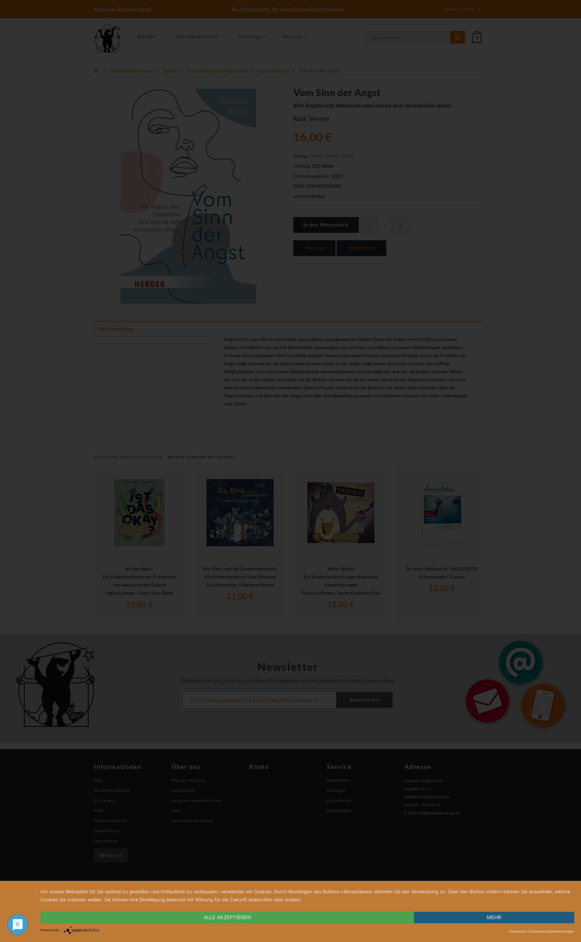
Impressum (518, 931)
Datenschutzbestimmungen (552, 931)
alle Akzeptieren (227, 917)
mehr (494, 917)
